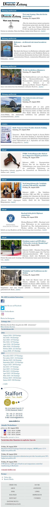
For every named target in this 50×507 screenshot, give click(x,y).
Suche (37, 485)
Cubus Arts (7, 477)
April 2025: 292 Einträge (11, 373)
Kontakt (13, 498)
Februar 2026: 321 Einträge (12, 349)
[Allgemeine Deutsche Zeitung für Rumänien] (17, 4)
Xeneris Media (8, 479)
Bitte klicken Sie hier (8, 327)
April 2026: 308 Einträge (11, 344)
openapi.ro (12, 437)
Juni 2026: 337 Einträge (11, 340)
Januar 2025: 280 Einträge (12, 380)
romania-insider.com (8, 469)
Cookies (37, 498)
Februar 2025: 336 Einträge (12, 378)
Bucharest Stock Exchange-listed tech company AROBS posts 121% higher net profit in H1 (23, 449)
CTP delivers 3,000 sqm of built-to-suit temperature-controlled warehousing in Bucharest (21, 465)
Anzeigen (37, 488)
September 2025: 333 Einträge (13, 362)
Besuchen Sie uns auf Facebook (11, 305)
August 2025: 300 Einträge (12, 364)
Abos (13, 488)
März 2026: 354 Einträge (11, 346)
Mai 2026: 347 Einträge (11, 342)
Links (37, 491)
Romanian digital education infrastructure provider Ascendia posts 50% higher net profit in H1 (24, 457)
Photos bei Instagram (7, 318)
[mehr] (43, 31)
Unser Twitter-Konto (7, 311)
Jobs (13, 491)
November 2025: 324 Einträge (13, 358)
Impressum (37, 495)
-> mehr (5, 384)
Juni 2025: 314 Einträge (11, 369)
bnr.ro (17, 437)
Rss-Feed (13, 495)
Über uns (13, 485)
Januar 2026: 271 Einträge (12, 351)
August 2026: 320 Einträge (12, 335)
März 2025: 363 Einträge (11, 376)
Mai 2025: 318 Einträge (11, 371)
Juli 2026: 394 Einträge (11, 337)
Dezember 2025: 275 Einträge (13, 356)
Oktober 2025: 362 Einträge (12, 360)
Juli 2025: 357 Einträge (11, 367)
